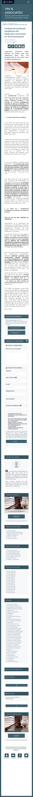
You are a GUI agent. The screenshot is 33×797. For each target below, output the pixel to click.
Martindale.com (11, 655)
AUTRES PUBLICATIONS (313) (15, 532)
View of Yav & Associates (13, 639)
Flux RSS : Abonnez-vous (14, 669)
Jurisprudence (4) (11, 558)
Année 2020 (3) (11, 579)
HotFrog (9, 618)
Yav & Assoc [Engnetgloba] (14, 633)
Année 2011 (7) (11, 591)
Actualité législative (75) (13, 552)
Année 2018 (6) (11, 580)
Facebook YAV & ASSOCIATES (15, 631)
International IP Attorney (13, 616)
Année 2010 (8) (11, 592)
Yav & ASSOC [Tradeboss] (13, 630)
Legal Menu (10, 622)
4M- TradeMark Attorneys (14, 621)
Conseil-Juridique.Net (12, 612)
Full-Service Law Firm (13, 624)
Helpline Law (10, 610)
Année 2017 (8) (11, 582)
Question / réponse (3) (13, 559)
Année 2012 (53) (11, 589)
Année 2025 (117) (11, 571)
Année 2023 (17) (11, 574)
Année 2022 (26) (11, 576)
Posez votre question (16, 516)
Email (7, 384)
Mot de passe (10, 399)
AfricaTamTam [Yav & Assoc (14, 642)
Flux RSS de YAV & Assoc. (13, 625)
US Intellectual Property (13, 648)
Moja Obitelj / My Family (13, 643)
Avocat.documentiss (12, 657)
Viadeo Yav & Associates (13, 634)
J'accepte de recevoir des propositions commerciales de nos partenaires (17, 415)
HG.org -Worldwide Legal (14, 619)
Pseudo (8, 371)
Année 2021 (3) (11, 577)
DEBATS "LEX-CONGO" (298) (14, 534)
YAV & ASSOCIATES (12, 604)
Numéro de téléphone (13, 405)
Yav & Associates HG (12, 627)
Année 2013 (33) (11, 588)
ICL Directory (10, 658)
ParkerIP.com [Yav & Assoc (14, 646)
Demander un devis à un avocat (15, 333)
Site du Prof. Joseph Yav (13, 606)
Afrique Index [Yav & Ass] (13, 636)
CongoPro (10, 615)
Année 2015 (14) (11, 585)
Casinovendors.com (12, 651)
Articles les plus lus (12, 538)
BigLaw (9, 649)
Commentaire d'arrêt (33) (14, 555)
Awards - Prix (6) (11, 537)
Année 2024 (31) (11, 573)
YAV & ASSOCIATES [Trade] (14, 628)
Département (10, 391)
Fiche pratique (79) (12, 550)
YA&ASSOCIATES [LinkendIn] (14, 609)
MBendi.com (10, 613)
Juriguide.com (11, 654)
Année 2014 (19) (11, 586)
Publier (15, 441)
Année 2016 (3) (11, 583)
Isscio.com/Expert (12, 652)
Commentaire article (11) (13, 556)
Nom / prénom (10, 377)
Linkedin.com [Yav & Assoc (14, 640)
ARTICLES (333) (11, 531)
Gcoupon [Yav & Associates (14, 637)
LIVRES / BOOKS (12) (12, 535)
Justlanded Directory (12, 661)
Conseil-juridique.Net (12, 645)
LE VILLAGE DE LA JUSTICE (14, 607)
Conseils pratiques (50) (13, 553)
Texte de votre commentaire (13, 348)
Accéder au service (16, 736)
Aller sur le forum (15, 328)
